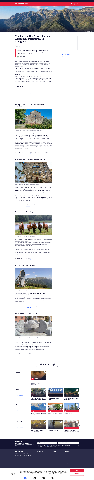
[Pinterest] (24, 456)
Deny (77, 476)
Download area (66, 463)
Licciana (27, 187)
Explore (54, 451)
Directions (28, 153)
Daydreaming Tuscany (41, 457)
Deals (64, 459)
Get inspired (40, 451)
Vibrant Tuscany (40, 459)
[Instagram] (20, 456)
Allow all (76, 470)
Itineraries (54, 457)
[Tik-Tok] (22, 456)
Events (53, 461)
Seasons (53, 459)
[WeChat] (28, 456)
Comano (17, 239)
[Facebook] (15, 456)
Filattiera (22, 143)
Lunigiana (18, 68)
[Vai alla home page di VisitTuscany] (22, 4)
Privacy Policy (49, 445)
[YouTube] (26, 456)
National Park (41, 79)
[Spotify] (30, 456)
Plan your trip (66, 451)
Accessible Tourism (67, 461)
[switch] (34, 478)
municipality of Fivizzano (31, 346)
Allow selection (76, 473)
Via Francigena (29, 145)
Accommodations (67, 457)
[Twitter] (18, 456)
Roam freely (39, 463)
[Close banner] (85, 469)
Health (64, 465)
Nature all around (40, 461)
